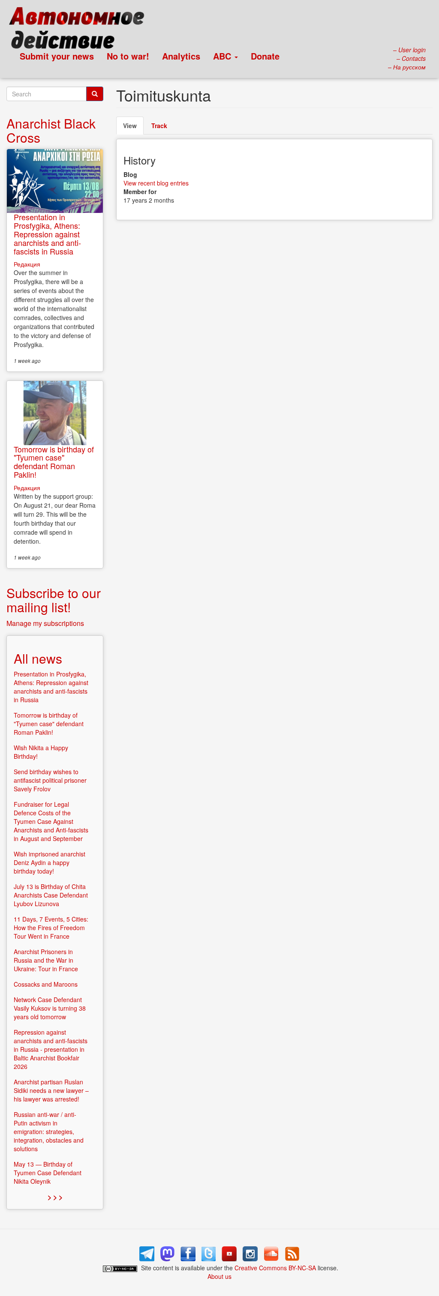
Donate (265, 56)
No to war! (128, 56)
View (133, 128)
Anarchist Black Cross (51, 130)
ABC (223, 56)
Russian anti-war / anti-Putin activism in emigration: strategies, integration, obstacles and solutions (49, 1131)
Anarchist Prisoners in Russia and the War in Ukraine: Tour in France (46, 960)
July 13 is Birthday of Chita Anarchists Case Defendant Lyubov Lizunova (51, 895)
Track (159, 125)
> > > (55, 1197)
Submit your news (57, 56)
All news (38, 658)
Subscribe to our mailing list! (53, 600)
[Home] (80, 30)
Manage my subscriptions (45, 623)
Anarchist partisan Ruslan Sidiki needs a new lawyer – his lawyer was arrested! (51, 1090)
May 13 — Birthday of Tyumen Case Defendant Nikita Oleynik (47, 1172)
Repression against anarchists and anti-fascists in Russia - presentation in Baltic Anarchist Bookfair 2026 (50, 1049)
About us (219, 1276)
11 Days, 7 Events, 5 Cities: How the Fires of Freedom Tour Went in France (51, 927)
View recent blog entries (156, 183)
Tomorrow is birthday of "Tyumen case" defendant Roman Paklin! (54, 461)
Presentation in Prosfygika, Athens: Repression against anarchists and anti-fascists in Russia (47, 233)
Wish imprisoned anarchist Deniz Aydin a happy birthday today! (49, 862)
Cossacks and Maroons (46, 984)
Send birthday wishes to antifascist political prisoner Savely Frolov (50, 780)
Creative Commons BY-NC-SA (275, 1267)
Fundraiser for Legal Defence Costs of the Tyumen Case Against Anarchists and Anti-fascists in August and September (51, 821)
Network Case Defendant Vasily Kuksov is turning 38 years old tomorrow (50, 1008)
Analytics (181, 56)
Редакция (27, 264)
